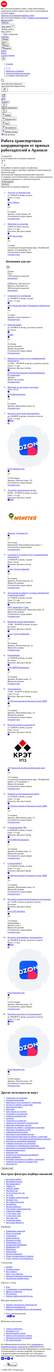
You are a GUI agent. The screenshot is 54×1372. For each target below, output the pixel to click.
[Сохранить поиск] (3, 96)
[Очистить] (4, 89)
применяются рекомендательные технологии (22, 1345)
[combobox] (12, 83)
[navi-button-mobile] (3, 59)
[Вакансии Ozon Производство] (29, 446)
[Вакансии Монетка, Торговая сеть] (29, 516)
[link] (5, 45)
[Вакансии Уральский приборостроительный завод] (29, 751)
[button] (4, 51)
